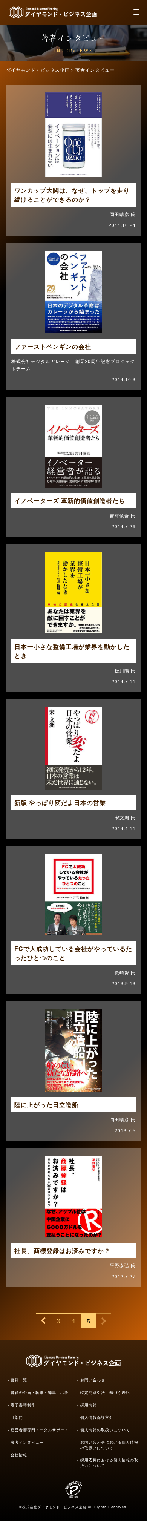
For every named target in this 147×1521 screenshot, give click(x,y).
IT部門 (17, 1417)
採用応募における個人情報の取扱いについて (109, 1462)
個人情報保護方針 (96, 1417)
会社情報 (19, 1454)
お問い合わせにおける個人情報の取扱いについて (109, 1445)
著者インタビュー (27, 1442)
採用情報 (88, 1405)
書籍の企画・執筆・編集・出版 (40, 1392)
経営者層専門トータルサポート (40, 1429)
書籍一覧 (19, 1380)
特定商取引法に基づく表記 (105, 1392)
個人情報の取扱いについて (105, 1429)
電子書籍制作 (23, 1405)
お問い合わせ (92, 1380)
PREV (43, 1320)
